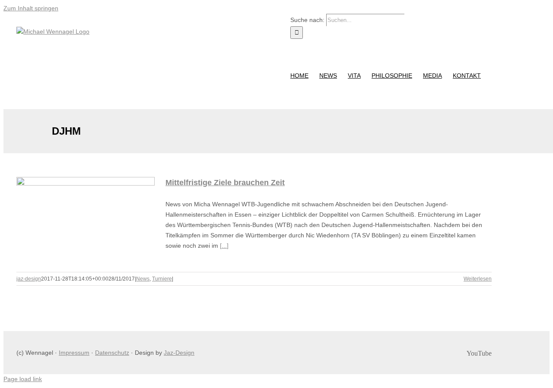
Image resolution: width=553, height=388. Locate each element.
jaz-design (28, 279)
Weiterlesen (478, 279)
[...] (224, 245)
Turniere (162, 279)
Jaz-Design (179, 352)
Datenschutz (112, 352)
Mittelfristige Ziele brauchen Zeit (225, 182)
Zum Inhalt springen (30, 8)
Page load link (22, 378)
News (142, 279)
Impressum (74, 352)
